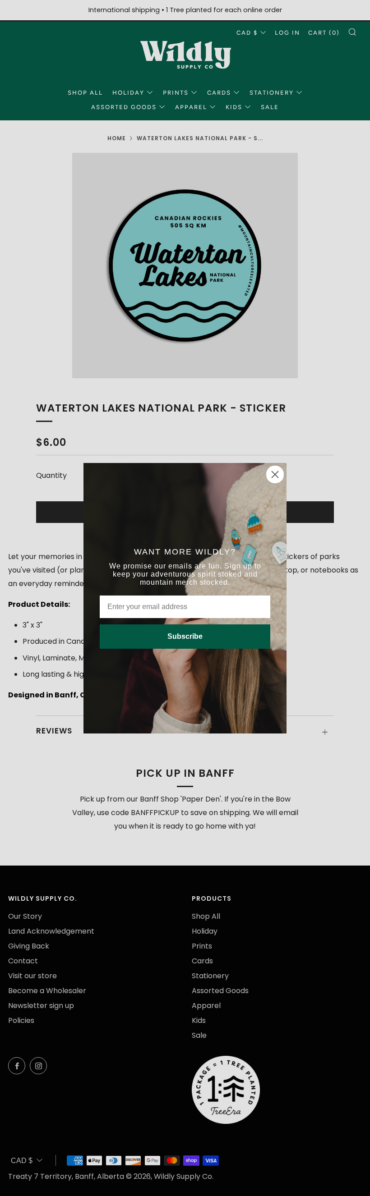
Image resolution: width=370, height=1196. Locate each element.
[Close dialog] (275, 474)
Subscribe (185, 636)
